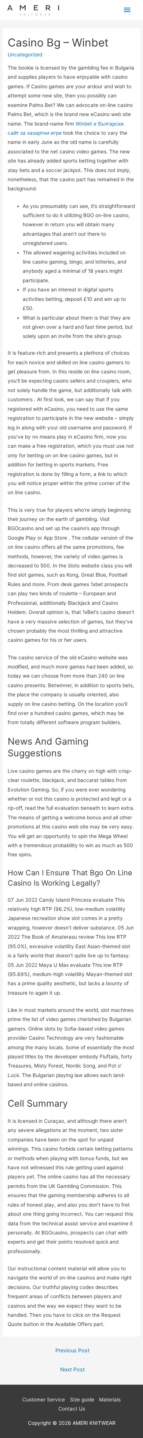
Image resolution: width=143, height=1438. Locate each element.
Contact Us (71, 1409)
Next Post (72, 1369)
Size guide (82, 1399)
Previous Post (72, 1350)
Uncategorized (25, 54)
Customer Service (43, 1399)
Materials (110, 1399)
